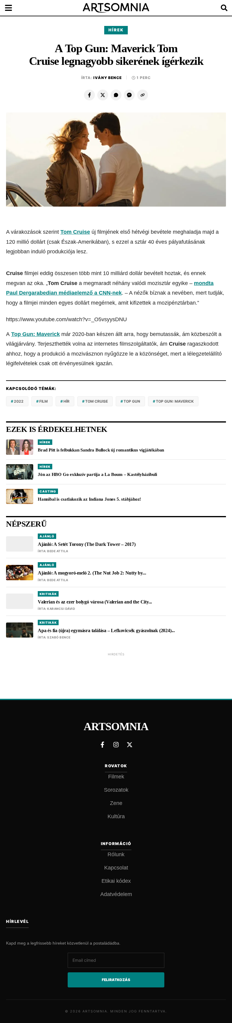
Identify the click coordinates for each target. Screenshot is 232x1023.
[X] (102, 95)
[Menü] (12, 8)
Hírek (116, 29)
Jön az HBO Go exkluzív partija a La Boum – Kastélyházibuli (97, 474)
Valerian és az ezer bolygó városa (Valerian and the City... (95, 601)
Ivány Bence (107, 77)
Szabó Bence (59, 637)
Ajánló (47, 536)
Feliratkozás (116, 979)
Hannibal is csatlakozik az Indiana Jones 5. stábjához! (89, 499)
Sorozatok (116, 790)
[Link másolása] (142, 95)
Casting (48, 491)
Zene (116, 803)
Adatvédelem (116, 894)
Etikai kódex (116, 881)
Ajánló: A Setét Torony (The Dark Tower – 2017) (87, 544)
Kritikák (48, 594)
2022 (19, 401)
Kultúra (116, 816)
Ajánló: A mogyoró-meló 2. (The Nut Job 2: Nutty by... (92, 572)
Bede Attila (57, 551)
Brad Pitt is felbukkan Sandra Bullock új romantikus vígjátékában (101, 450)
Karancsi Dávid (61, 608)
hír (66, 401)
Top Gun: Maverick (35, 334)
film (43, 401)
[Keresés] (219, 8)
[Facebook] (89, 95)
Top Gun (132, 401)
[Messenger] (129, 95)
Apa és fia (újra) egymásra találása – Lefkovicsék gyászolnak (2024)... (106, 630)
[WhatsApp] (116, 95)
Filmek (116, 777)
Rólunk (116, 854)
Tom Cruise (96, 401)
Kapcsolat (116, 868)
